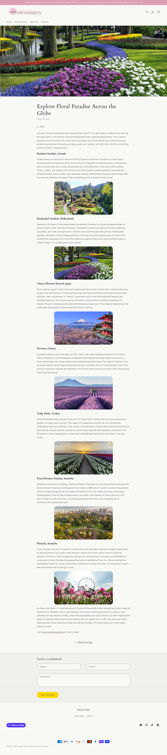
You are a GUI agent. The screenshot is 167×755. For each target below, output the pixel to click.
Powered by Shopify (41, 746)
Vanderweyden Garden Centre (23, 746)
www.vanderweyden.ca (53, 632)
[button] (147, 12)
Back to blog (85, 642)
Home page (79, 716)
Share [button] (42, 127)
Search (90, 716)
